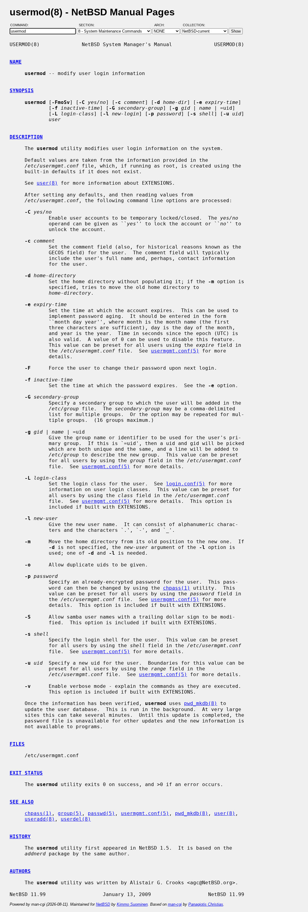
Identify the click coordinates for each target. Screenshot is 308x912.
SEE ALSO (22, 802)
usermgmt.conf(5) (175, 351)
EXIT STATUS (26, 773)
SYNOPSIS (22, 90)
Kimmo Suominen (132, 904)
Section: (88, 25)
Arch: (162, 25)
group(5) (70, 813)
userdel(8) (76, 819)
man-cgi (175, 904)
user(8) (47, 183)
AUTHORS (20, 871)
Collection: (194, 25)
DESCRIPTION (26, 137)
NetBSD (103, 904)
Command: (21, 25)
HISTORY (20, 836)
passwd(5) (101, 813)
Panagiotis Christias (205, 904)
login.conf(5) (185, 484)
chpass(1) (176, 588)
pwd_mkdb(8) (200, 703)
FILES (17, 744)
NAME (16, 62)
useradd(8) (40, 819)
